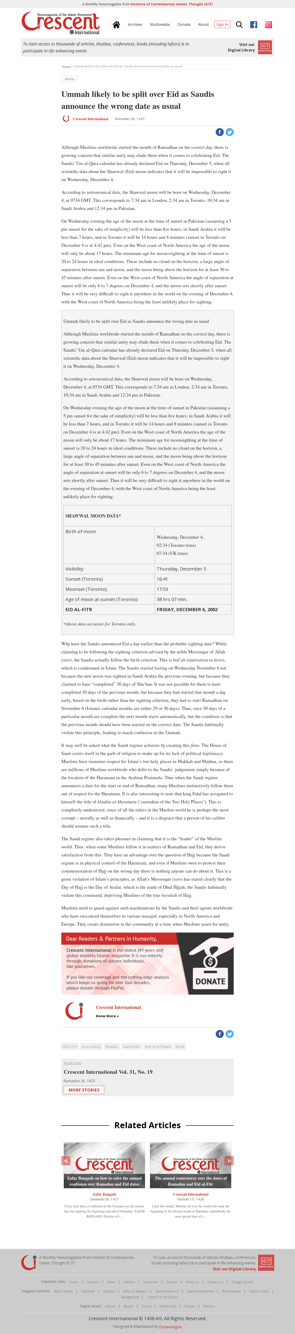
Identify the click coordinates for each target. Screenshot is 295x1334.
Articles (110, 1306)
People (190, 1306)
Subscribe (150, 1282)
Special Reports (167, 1291)
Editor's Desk (259, 1291)
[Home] (115, 24)
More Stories (83, 1090)
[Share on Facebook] (219, 131)
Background (130, 1297)
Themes (209, 1306)
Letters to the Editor (162, 1297)
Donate (171, 1282)
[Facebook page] (253, 24)
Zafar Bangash (104, 1194)
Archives (93, 1282)
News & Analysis (135, 1291)
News (111, 1282)
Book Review (231, 1291)
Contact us (215, 1282)
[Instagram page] (267, 24)
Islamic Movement (200, 1291)
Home (74, 1282)
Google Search (243, 1282)
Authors (129, 1282)
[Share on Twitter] (229, 131)
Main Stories (63, 1291)
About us (192, 1282)
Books (128, 1306)
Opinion (109, 1291)
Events (146, 1306)
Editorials (88, 1291)
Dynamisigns (170, 1326)
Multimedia (168, 1306)
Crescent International (190, 1194)
